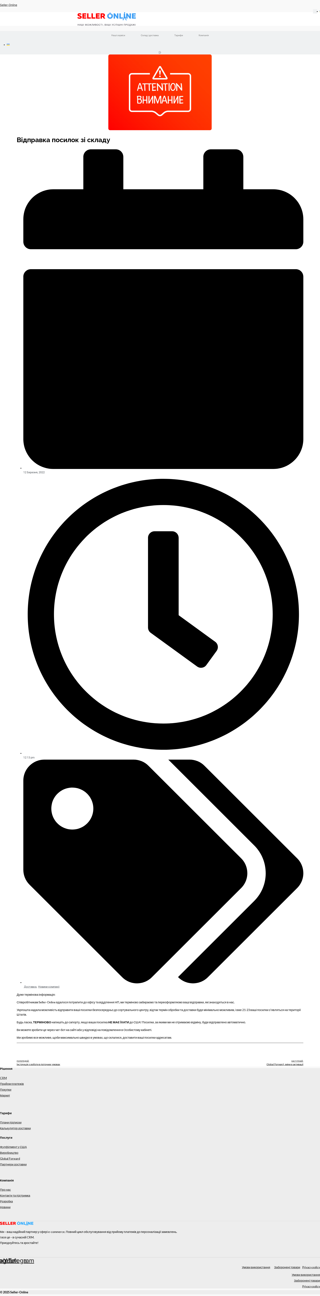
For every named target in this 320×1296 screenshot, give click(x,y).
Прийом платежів (12, 1084)
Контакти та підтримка (15, 1195)
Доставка (30, 986)
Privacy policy (311, 1267)
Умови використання (256, 1267)
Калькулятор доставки (15, 1128)
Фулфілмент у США (13, 1147)
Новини (5, 1207)
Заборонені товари (287, 1267)
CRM (3, 1078)
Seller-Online (8, 5)
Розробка (6, 1201)
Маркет (5, 1095)
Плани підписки (11, 1122)
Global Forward (10, 1158)
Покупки (5, 1089)
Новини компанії (49, 986)
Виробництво (9, 1152)
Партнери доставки (13, 1164)
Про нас (5, 1189)
